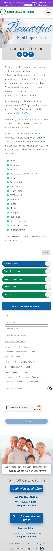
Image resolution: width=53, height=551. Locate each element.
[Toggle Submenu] (48, 264)
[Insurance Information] (31, 54)
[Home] (19, 54)
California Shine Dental (18, 75)
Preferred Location (15, 342)
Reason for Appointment (18, 367)
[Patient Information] (25, 54)
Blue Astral (35, 548)
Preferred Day (12, 357)
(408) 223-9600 (21, 113)
